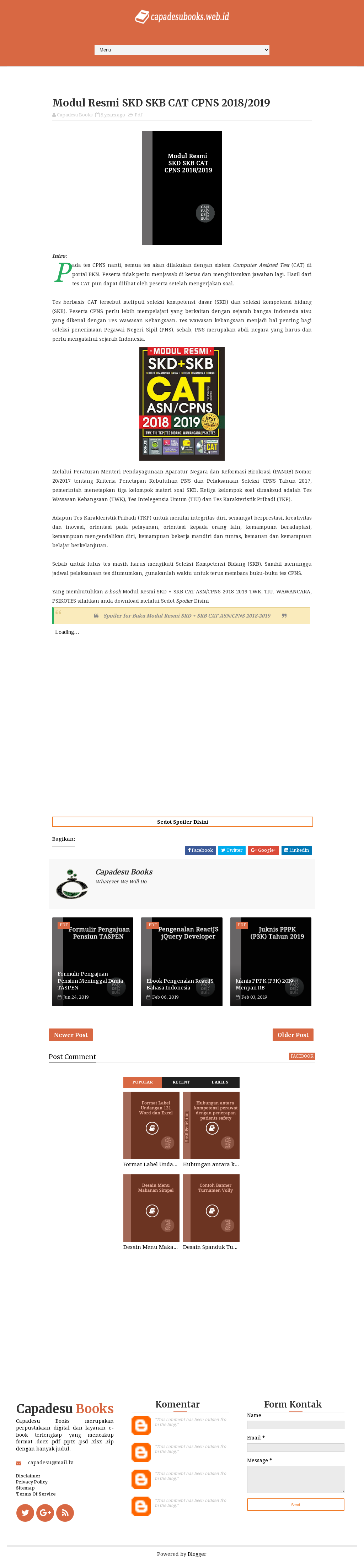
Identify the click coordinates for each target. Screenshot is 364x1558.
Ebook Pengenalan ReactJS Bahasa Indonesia (180, 984)
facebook (302, 1056)
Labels (220, 1082)
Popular (143, 1082)
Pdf (138, 114)
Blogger (197, 1554)
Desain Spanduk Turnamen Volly (211, 1247)
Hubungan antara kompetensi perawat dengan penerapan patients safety (211, 1164)
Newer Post (71, 1034)
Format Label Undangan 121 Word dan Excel (151, 1164)
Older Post (293, 1034)
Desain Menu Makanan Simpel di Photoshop (151, 1247)
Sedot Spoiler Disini (182, 822)
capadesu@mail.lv (50, 1462)
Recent (181, 1082)
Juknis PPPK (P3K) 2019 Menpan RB (264, 984)
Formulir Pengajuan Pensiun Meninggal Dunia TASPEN (90, 981)
